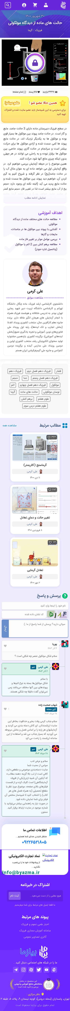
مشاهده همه (9, 425)
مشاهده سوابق (35, 298)
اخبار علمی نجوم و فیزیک (35, 924)
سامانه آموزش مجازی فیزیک (35, 930)
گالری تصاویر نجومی (35, 937)
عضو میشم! (12, 103)
